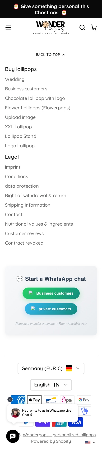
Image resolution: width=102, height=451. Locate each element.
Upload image (20, 117)
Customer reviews (24, 233)
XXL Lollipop (18, 127)
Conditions (16, 176)
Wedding (14, 79)
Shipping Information (28, 205)
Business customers (26, 89)
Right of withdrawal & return (35, 195)
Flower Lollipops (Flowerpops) (37, 108)
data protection (22, 186)
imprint (12, 167)
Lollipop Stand (20, 136)
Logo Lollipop (20, 146)
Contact (13, 214)
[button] (90, 442)
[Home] (51, 27)
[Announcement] (51, 9)
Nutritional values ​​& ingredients (39, 224)
